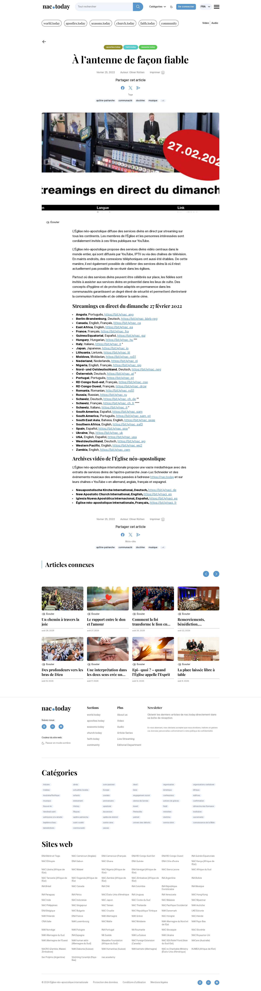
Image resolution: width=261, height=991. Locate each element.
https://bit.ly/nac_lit (117, 352)
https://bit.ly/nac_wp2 (127, 445)
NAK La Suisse (139, 935)
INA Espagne (78, 935)
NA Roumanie (138, 930)
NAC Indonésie (79, 900)
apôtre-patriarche (105, 101)
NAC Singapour (79, 905)
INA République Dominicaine (169, 887)
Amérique (167, 790)
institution (197, 812)
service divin (168, 823)
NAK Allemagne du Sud (53, 935)
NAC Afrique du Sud (201, 870)
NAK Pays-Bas (199, 922)
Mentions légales (159, 982)
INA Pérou (77, 895)
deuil (135, 785)
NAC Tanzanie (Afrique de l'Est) (54, 879)
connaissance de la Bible (203, 823)
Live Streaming (125, 739)
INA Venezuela (169, 895)
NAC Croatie (108, 911)
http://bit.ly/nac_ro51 (120, 390)
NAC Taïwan (107, 905)
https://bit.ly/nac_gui (131, 335)
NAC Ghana (107, 861)
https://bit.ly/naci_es (163, 498)
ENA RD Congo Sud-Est (143, 856)
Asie (135, 790)
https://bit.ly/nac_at (120, 373)
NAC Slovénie (198, 930)
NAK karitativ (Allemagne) (144, 949)
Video (205, 23)
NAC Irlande (197, 916)
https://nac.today (162, 477)
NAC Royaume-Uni (201, 935)
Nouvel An (47, 806)
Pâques (76, 812)
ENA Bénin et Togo (51, 856)
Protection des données (105, 982)
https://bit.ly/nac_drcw (131, 386)
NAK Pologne (78, 930)
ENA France (77, 916)
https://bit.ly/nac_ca (127, 323)
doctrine (140, 101)
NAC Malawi (77, 870)
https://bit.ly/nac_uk (109, 433)
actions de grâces (171, 801)
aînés (75, 785)
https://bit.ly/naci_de (162, 490)
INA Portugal (108, 930)
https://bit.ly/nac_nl (124, 361)
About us (122, 715)
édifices (196, 795)
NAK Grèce (137, 916)
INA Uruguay (138, 895)
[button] (48, 614)
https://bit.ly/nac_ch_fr (118, 403)
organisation (168, 785)
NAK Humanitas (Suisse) (114, 949)
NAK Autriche (198, 905)
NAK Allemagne (109, 916)
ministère (167, 812)
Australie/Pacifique (51, 795)
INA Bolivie (197, 878)
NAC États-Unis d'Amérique (115, 895)
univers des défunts (141, 823)
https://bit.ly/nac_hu (119, 340)
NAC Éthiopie (48, 861)
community (169, 23)
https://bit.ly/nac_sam (127, 411)
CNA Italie (46, 922)
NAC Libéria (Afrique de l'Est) (53, 871)
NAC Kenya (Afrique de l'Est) (203, 862)
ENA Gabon (77, 861)
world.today (52, 23)
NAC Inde (46, 900)
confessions (168, 795)
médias (46, 790)
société (106, 795)
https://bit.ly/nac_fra (115, 331)
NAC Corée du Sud (141, 900)
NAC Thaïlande (139, 905)
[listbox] (206, 7)
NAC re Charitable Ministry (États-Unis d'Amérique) (175, 950)
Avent (135, 806)
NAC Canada (78, 886)
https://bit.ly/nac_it (108, 344)
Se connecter (186, 7)
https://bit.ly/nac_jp (115, 348)
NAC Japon (107, 900)
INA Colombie (138, 886)
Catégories (155, 7)
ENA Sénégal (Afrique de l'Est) (144, 871)
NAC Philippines (49, 905)
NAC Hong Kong (200, 895)
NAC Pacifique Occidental (174, 905)
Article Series (125, 733)
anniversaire (108, 801)
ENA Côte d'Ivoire (170, 861)
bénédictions (48, 828)
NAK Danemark (169, 911)
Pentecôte (137, 812)
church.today (125, 23)
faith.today (147, 23)
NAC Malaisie (168, 900)
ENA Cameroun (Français (114, 856)
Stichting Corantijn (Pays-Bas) (84, 958)
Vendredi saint (49, 812)
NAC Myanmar (199, 900)
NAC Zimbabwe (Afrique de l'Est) (145, 879)
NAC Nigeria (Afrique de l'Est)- (113, 871)
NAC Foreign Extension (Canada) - (143, 942)
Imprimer (155, 72)
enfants (76, 795)
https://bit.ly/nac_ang (119, 314)
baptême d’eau (49, 823)
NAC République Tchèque (144, 911)
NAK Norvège (48, 930)
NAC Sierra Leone (170, 870)
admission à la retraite (52, 817)
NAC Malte (107, 922)
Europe (106, 790)
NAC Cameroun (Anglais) (84, 856)
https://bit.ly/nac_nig (127, 365)
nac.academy (108, 957)
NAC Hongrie (168, 916)
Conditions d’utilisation (134, 982)
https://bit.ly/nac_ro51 (121, 357)
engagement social (141, 795)
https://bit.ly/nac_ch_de (119, 399)
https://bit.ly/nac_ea (119, 327)
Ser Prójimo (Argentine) (53, 957)
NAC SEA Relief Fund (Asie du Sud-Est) (175, 942)
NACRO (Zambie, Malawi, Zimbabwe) (54, 950)
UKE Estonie (198, 911)
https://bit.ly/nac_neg (146, 369)
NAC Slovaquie (169, 930)
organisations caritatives (203, 785)
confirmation (198, 801)
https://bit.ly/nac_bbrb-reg (139, 319)
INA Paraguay (48, 895)
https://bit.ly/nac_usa (122, 437)
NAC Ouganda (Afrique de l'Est (84, 879)
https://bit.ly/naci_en (158, 494)
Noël (165, 806)
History (76, 806)
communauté (125, 101)
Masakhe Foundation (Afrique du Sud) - (112, 942)
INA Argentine (169, 878)
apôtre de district (110, 817)
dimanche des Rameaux (203, 806)
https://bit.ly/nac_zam (115, 450)
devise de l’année (140, 801)
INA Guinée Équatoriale (203, 856)
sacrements (198, 817)
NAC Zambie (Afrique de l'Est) (114, 879)
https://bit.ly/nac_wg (131, 441)
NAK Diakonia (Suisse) (82, 949)
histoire (46, 785)
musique (153, 101)
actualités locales (80, 790)
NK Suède (107, 935)
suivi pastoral (108, 785)
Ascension (107, 812)
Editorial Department (129, 745)
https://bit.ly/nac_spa (113, 428)
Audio (214, 23)
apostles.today (75, 23)
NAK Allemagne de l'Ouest (55, 941)
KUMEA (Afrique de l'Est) (204, 949)
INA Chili (106, 886)
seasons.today (100, 23)
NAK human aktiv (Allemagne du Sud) (81, 942)
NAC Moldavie (139, 922)
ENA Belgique (48, 911)
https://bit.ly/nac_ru (113, 395)
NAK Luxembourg (80, 922)
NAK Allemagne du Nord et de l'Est (175, 923)
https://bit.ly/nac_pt (120, 378)
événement (78, 801)
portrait (136, 817)
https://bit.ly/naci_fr (163, 502)
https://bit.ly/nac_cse (133, 382)
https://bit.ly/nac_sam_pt (133, 416)
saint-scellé (78, 823)
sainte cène (108, 823)
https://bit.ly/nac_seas (139, 420)
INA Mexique (198, 886)
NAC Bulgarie (78, 911)
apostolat (107, 806)
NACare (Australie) (201, 941)
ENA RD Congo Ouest (172, 856)
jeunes (106, 828)
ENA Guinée (137, 861)
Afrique (196, 790)
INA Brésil (46, 886)
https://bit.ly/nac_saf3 (128, 424)
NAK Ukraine (168, 935)
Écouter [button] (54, 222)
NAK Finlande (48, 916)
